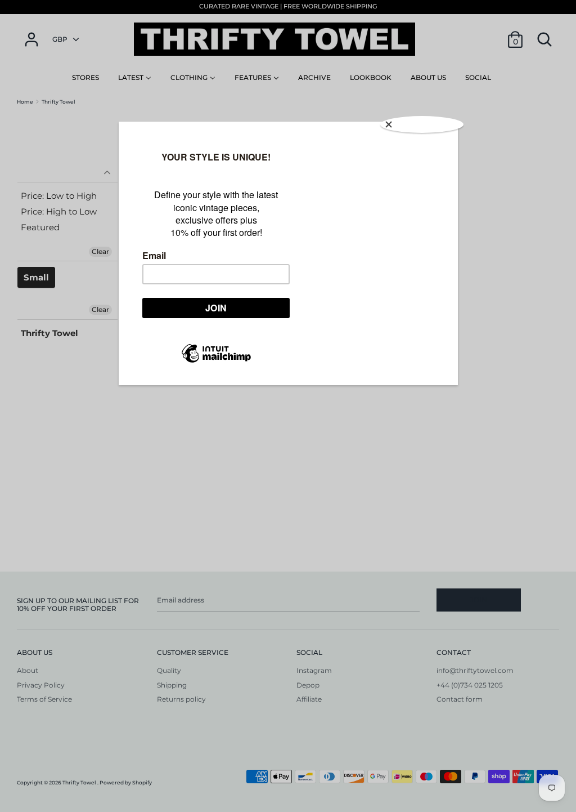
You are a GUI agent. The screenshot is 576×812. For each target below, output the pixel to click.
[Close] (422, 124)
